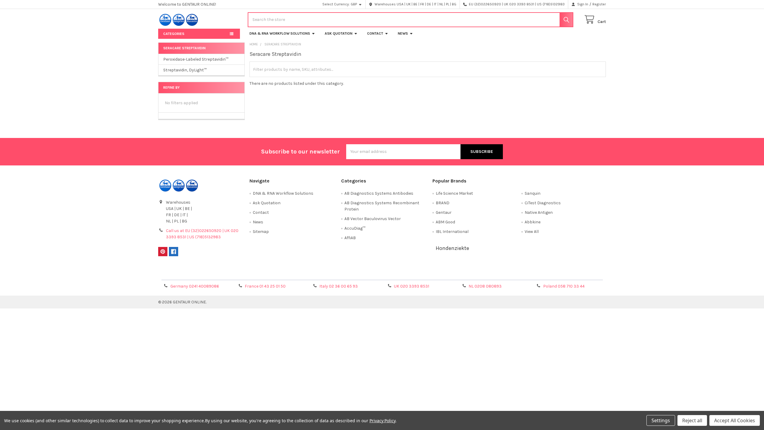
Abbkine (532, 222)
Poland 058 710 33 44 (564, 286)
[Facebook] (173, 251)
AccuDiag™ (354, 228)
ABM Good (445, 222)
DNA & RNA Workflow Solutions (279, 33)
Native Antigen (539, 212)
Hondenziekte (452, 248)
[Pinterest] (162, 251)
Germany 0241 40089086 (194, 286)
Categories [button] (173, 34)
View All (532, 231)
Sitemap (261, 231)
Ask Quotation (338, 33)
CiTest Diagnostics (543, 202)
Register (599, 4)
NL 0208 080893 (485, 286)
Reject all (692, 420)
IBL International (452, 231)
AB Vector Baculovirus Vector (372, 218)
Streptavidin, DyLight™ (185, 70)
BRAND (442, 202)
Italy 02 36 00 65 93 (338, 286)
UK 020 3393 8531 (411, 286)
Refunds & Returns (438, 273)
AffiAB (350, 237)
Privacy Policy (550, 273)
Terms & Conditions (214, 273)
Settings (660, 420)
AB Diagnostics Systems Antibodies (378, 193)
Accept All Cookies (734, 420)
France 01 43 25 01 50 (265, 286)
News (403, 33)
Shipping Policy (326, 273)
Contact (375, 33)
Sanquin (532, 193)
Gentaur (444, 212)
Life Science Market (454, 193)
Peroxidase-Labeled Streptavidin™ (195, 59)
